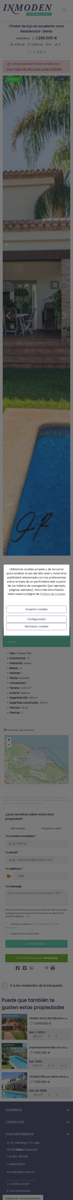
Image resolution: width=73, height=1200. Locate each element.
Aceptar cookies (36, 609)
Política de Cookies (52, 594)
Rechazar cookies (36, 626)
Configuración (36, 619)
